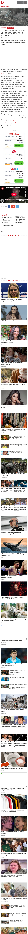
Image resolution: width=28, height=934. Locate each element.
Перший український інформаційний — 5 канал (2, 2)
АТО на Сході (10, 28)
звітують (3, 73)
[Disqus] (14, 258)
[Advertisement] (14, 157)
